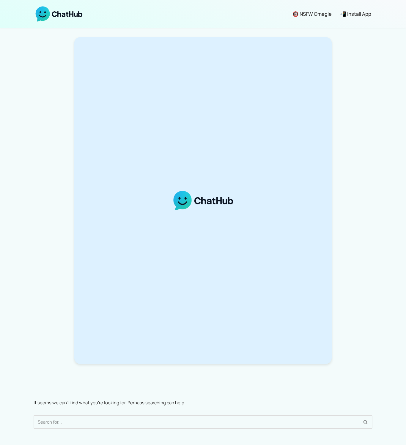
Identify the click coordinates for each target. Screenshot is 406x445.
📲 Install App (355, 13)
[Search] (365, 422)
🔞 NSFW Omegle (312, 13)
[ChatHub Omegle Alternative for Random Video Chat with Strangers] (59, 14)
